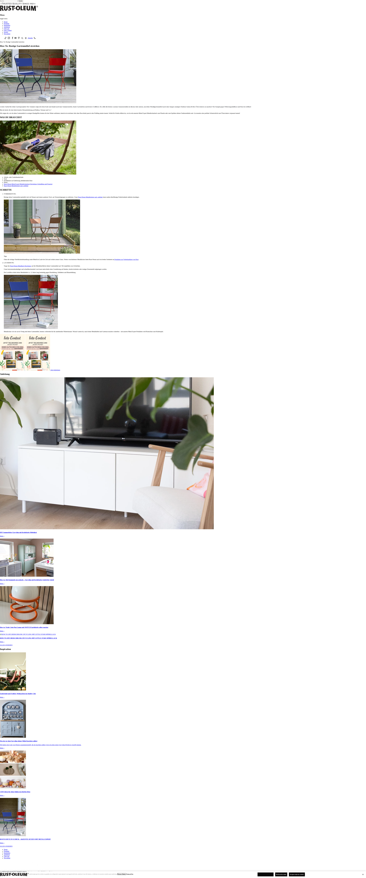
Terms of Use (129, 874)
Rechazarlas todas (281, 874)
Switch (6, 32)
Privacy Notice (122, 874)
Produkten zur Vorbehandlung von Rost (126, 259)
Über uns (6, 29)
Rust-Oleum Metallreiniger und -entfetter (16, 186)
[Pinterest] (18, 38)
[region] (183, 874)
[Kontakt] (35, 38)
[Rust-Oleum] (19, 870)
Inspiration (7, 25)
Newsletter (7, 34)
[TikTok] (5, 38)
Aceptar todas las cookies (297, 874)
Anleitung (7, 27)
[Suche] (22, 38)
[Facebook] (12, 38)
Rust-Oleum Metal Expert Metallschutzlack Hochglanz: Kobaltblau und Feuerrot (28, 184)
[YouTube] (15, 38)
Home (6, 22)
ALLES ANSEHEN (6, 645)
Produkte (6, 23)
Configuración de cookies (265, 874)
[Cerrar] (363, 874)
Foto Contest (8, 30)
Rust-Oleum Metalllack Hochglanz (20, 266)
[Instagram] (8, 38)
